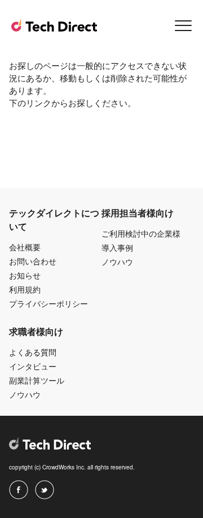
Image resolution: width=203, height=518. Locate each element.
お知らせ (25, 275)
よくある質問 (32, 352)
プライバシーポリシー (48, 303)
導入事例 (117, 247)
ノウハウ (117, 261)
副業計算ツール (36, 380)
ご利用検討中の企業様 (141, 233)
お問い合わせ (32, 261)
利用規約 (25, 289)
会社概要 (25, 247)
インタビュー (32, 366)
